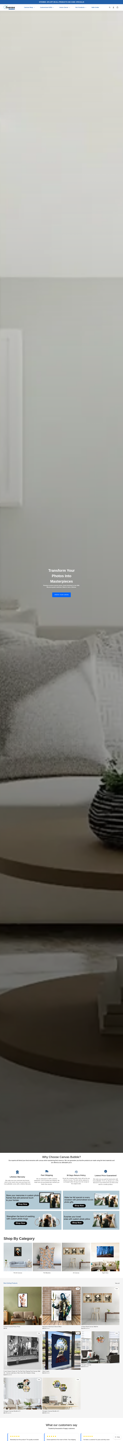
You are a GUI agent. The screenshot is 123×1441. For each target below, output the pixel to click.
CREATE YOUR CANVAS (61, 594)
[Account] (113, 7)
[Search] (110, 7)
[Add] (39, 1322)
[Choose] (77, 1322)
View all (117, 1283)
